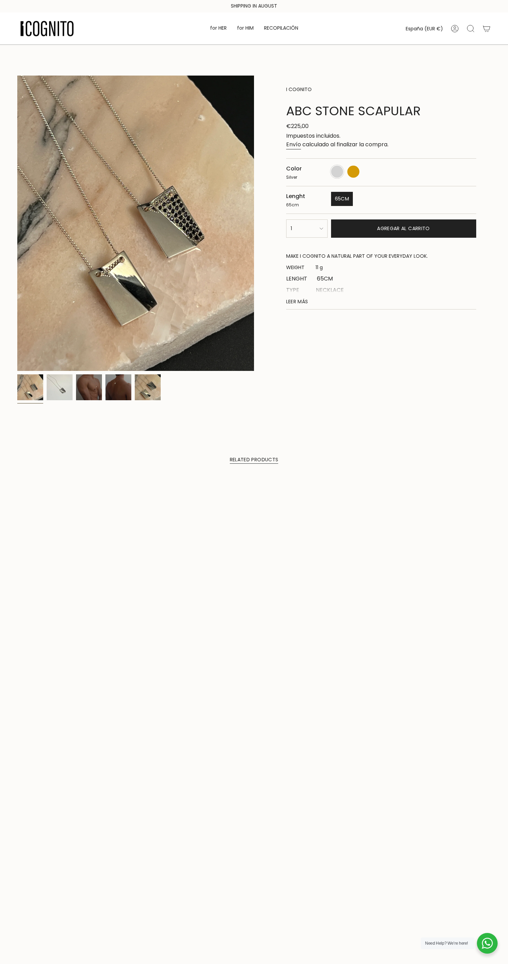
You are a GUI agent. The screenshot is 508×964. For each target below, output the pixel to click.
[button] (218, 28)
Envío (293, 144)
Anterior (17, 223)
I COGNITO (299, 89)
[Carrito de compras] (487, 29)
